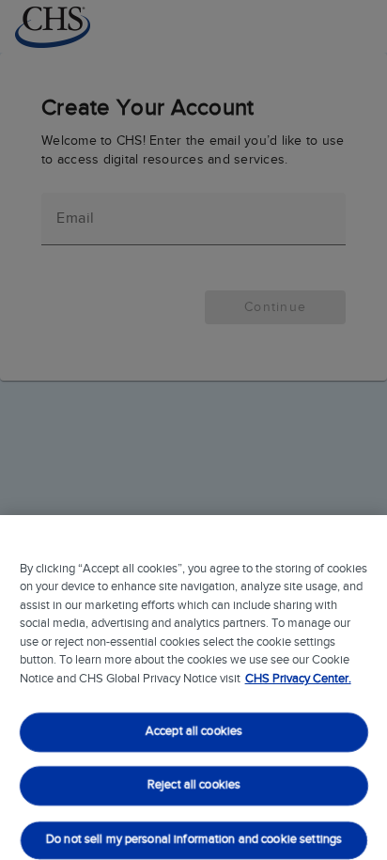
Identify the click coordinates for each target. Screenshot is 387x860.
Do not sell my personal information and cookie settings (193, 840)
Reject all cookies (193, 786)
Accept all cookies (193, 732)
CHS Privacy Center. (298, 679)
